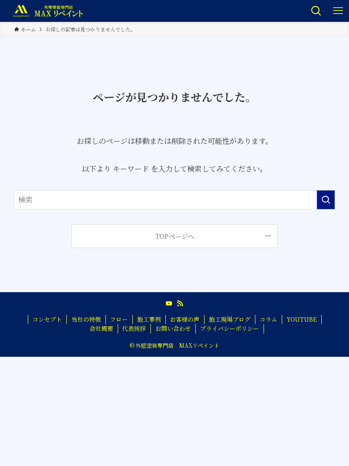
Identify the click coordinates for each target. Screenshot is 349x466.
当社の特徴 (86, 319)
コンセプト (47, 319)
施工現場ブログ (229, 319)
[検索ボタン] (316, 11)
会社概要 (101, 328)
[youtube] (169, 303)
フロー (119, 319)
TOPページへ (174, 236)
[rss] (180, 303)
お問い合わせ (173, 328)
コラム (268, 319)
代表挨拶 (134, 328)
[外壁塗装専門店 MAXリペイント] (47, 11)
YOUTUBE (302, 319)
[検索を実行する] (326, 199)
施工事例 (149, 319)
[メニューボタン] (338, 11)
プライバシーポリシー (229, 328)
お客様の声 (184, 319)
